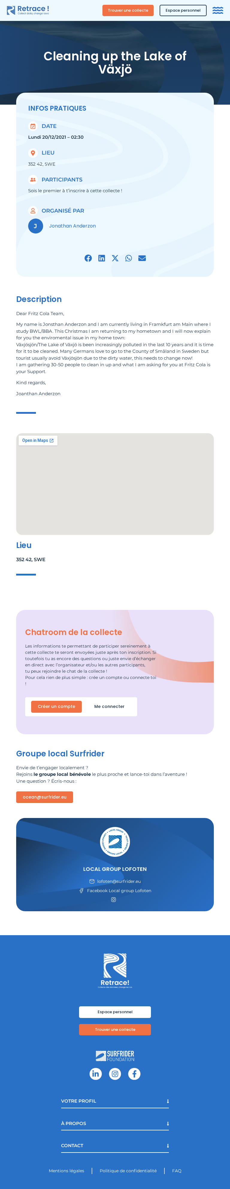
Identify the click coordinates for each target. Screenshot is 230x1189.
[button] (88, 258)
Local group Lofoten (115, 869)
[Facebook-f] (134, 1074)
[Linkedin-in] (96, 1074)
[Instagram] (115, 1074)
